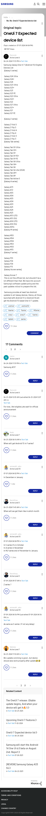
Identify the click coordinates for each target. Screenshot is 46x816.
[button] (38, 56)
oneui (10, 315)
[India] (7, 4)
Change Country (8, 808)
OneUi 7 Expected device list (21, 732)
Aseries (11, 310)
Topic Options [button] (38, 23)
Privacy (4, 800)
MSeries (36, 310)
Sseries (35, 315)
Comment (35, 333)
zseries (23, 319)
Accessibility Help (9, 791)
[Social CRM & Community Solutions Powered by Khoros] (36, 783)
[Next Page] (19, 349)
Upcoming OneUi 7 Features (20, 720)
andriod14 (25, 306)
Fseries (23, 310)
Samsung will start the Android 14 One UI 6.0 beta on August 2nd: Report (22, 748)
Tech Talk (24, 61)
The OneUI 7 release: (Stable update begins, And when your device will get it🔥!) (21, 704)
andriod (11, 306)
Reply (35, 381)
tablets (10, 319)
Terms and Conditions (11, 795)
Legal (3, 804)
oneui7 (22, 315)
